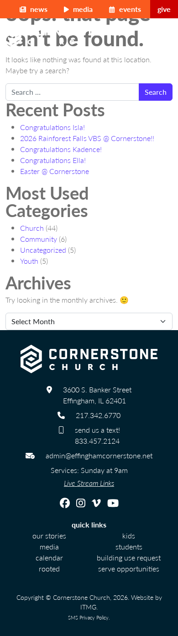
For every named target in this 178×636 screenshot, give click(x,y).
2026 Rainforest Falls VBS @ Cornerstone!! (87, 138)
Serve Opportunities (128, 568)
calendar (49, 557)
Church (32, 228)
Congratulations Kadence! (61, 149)
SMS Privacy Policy (88, 617)
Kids (128, 535)
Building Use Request (129, 557)
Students (128, 546)
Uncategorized (43, 250)
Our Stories (49, 535)
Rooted (49, 568)
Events (129, 9)
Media (82, 9)
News (37, 9)
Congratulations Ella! (53, 160)
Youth (29, 260)
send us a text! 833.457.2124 (97, 435)
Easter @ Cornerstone (54, 171)
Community (38, 239)
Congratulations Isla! (52, 127)
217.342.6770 (98, 415)
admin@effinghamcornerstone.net (99, 455)
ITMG (88, 606)
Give (164, 9)
